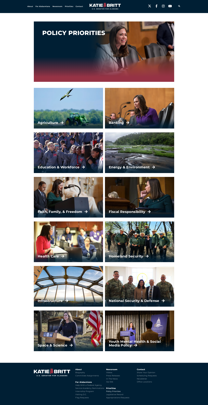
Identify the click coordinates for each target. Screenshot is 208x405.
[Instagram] (163, 6)
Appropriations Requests (117, 398)
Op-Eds (109, 382)
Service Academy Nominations (89, 388)
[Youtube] (170, 6)
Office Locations (144, 382)
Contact (141, 369)
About (78, 369)
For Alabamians (83, 382)
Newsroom (111, 369)
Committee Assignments (87, 376)
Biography (80, 372)
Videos (109, 372)
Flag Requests (82, 398)
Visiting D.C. (81, 394)
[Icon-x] (149, 6)
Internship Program (84, 391)
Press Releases (113, 376)
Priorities (111, 388)
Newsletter (142, 379)
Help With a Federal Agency (88, 385)
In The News (112, 379)
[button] (30, 6)
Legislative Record (114, 394)
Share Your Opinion (146, 372)
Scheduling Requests (147, 376)
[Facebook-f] (156, 6)
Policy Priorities (113, 391)
